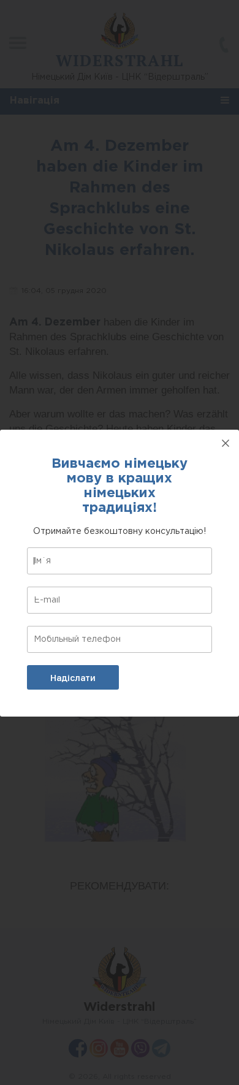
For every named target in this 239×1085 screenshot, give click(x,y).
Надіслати (73, 678)
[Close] (225, 443)
